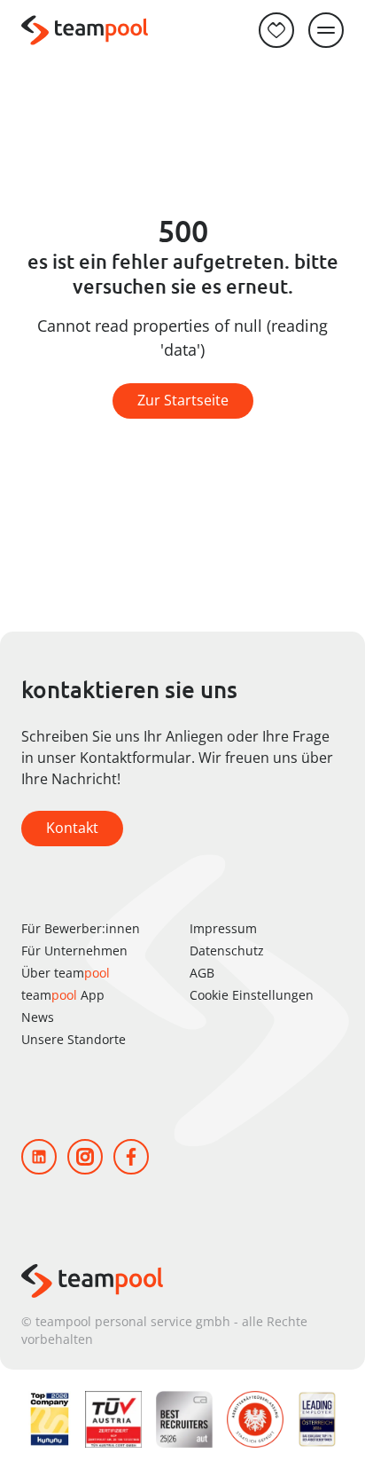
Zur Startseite (183, 400)
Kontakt (72, 827)
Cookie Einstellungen (252, 994)
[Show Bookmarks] (276, 30)
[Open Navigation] (326, 30)
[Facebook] (131, 1156)
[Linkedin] (39, 1156)
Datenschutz (227, 950)
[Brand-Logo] (84, 30)
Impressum (223, 928)
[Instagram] (85, 1156)
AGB (202, 972)
